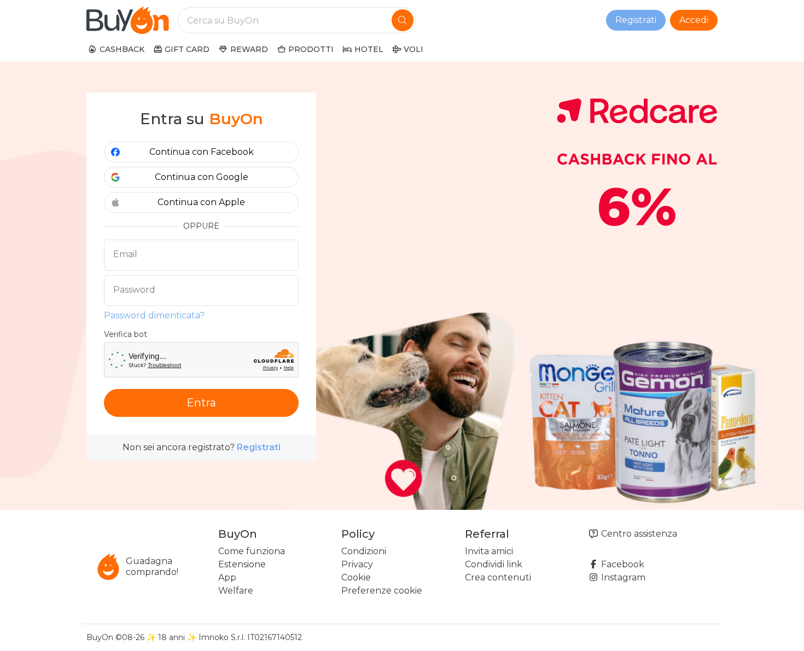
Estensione (242, 564)
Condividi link (493, 564)
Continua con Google (201, 177)
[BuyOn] (127, 20)
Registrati (635, 20)
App (227, 577)
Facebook (621, 564)
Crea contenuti (498, 577)
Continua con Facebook (201, 152)
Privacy (357, 564)
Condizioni (363, 551)
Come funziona (251, 551)
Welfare (235, 590)
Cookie (356, 577)
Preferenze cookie (381, 590)
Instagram (622, 577)
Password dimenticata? (154, 315)
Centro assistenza (638, 533)
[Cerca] (402, 20)
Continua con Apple (201, 202)
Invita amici (489, 551)
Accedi (693, 20)
